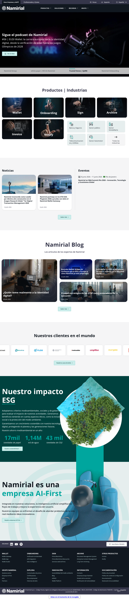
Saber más (63, 309)
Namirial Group (10, 71)
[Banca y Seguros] (76, 126)
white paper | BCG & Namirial (43, 71)
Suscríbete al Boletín (118, 544)
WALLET (5, 553)
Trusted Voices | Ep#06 (78, 71)
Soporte (107, 2)
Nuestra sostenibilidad (12, 449)
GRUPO (83, 8)
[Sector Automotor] (96, 139)
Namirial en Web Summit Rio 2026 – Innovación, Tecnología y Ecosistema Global (102, 181)
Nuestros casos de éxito (63, 363)
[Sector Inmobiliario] (116, 126)
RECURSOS (72, 8)
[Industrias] (116, 139)
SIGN (54, 553)
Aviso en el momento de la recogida (64, 597)
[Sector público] (96, 126)
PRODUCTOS (45, 8)
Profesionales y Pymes (31, 2)
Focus (94, 2)
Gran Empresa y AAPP (11, 2)
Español (123, 590)
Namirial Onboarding (110, 71)
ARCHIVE (80, 553)
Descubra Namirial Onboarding (17, 60)
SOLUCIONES (59, 8)
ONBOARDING (32, 553)
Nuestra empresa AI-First (12, 520)
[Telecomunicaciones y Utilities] (76, 139)
